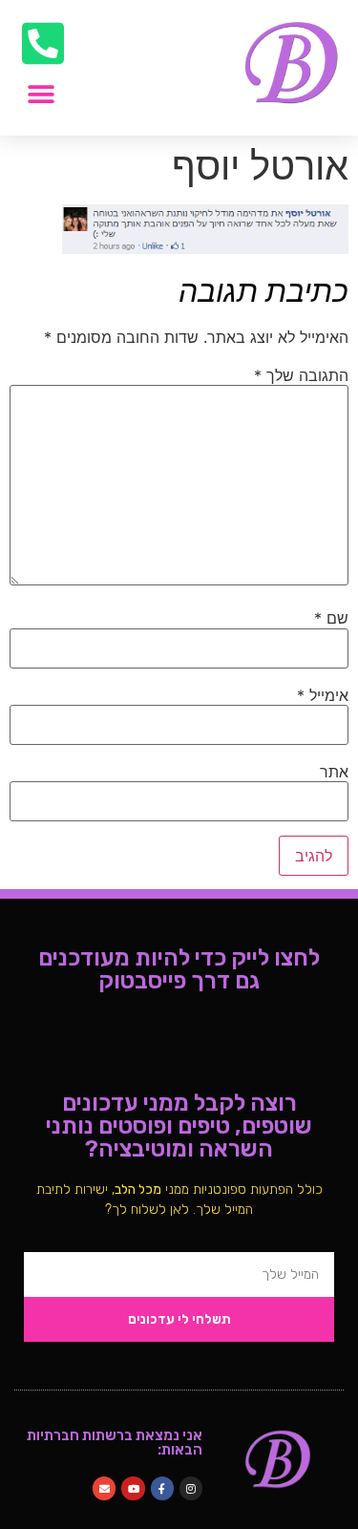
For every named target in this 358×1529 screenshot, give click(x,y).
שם (331, 618)
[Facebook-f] (162, 1487)
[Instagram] (190, 1487)
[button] (40, 94)
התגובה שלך (301, 375)
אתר (334, 771)
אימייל (322, 695)
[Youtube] (132, 1487)
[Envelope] (104, 1487)
